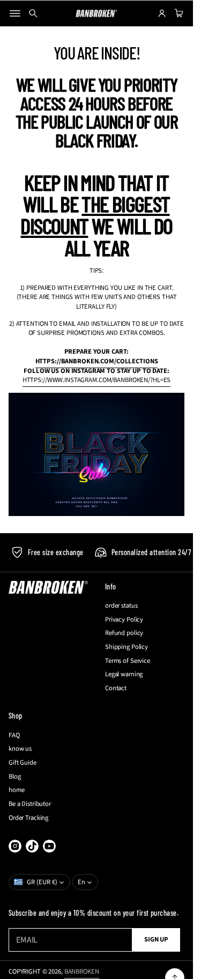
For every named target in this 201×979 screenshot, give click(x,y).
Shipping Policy (126, 647)
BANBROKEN (81, 971)
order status (121, 605)
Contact (115, 688)
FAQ (14, 735)
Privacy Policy (124, 619)
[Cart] (177, 13)
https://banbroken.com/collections (96, 361)
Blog (15, 776)
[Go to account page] (161, 13)
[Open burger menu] (15, 13)
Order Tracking (28, 818)
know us (20, 748)
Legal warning (124, 674)
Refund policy (124, 633)
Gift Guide (22, 762)
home (17, 790)
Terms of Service (127, 661)
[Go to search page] (33, 13)
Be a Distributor (30, 804)
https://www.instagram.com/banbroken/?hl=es (97, 380)
